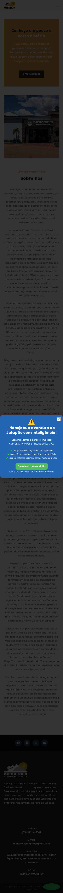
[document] (31, 446)
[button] (58, 419)
